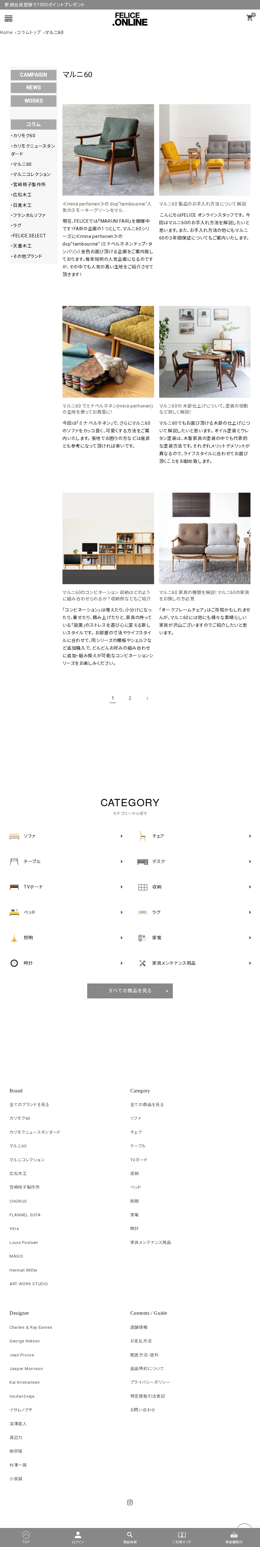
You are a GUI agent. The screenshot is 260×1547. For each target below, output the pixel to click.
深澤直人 (18, 1424)
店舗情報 (139, 1327)
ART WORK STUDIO (29, 1283)
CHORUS (18, 1201)
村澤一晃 (18, 1465)
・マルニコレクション (31, 174)
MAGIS (16, 1256)
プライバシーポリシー (150, 1382)
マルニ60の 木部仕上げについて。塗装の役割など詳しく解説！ (203, 409)
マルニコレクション (27, 1160)
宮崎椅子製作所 (25, 1187)
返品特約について (147, 1368)
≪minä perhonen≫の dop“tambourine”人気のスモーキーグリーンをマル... (107, 207)
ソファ (135, 1118)
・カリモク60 (23, 135)
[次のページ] (147, 699)
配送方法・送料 (144, 1355)
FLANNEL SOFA (25, 1215)
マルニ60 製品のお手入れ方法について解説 (202, 203)
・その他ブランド (26, 256)
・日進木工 (21, 205)
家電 (134, 1215)
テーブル (138, 1146)
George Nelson (25, 1341)
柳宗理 (16, 1451)
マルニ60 (54, 32)
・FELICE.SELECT (28, 235)
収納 (134, 1173)
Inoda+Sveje (22, 1396)
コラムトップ (29, 32)
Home (6, 32)
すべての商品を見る (130, 991)
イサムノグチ (21, 1410)
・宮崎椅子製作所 (28, 184)
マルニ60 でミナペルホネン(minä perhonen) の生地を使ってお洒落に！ (107, 409)
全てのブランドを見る (29, 1104)
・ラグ (16, 225)
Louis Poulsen (24, 1242)
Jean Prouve (22, 1355)
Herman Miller (23, 1270)
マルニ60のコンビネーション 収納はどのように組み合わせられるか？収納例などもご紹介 (106, 595)
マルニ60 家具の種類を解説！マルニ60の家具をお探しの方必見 (204, 595)
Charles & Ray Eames (31, 1327)
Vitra (14, 1228)
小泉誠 (16, 1478)
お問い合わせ (143, 1410)
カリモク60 (20, 1118)
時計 (134, 1228)
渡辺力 (16, 1437)
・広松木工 (21, 194)
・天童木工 (21, 245)
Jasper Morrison (26, 1368)
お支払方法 (141, 1341)
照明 (134, 1201)
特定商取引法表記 (147, 1396)
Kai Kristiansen (25, 1382)
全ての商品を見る (147, 1104)
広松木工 (18, 1173)
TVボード (139, 1160)
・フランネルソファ (28, 215)
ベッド (135, 1187)
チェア (136, 1132)
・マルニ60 (21, 164)
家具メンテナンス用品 (150, 1242)
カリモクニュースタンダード (35, 1132)
